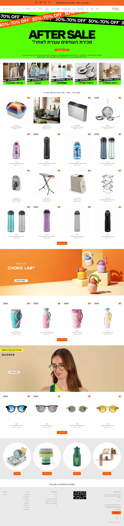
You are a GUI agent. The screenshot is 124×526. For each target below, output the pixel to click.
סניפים (56, 494)
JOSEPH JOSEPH (77, 125)
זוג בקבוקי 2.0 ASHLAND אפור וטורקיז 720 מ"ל (16, 236)
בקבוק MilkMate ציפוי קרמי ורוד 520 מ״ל (47, 332)
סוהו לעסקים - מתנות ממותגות (51, 501)
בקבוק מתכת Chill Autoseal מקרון (77, 236)
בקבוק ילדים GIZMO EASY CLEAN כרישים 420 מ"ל (77, 163)
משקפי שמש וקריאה (66, 8)
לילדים (52, 8)
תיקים (74, 8)
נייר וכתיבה (40, 8)
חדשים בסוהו (47, 473)
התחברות (5, 494)
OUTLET (77, 473)
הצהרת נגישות (26, 509)
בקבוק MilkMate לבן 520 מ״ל (107, 332)
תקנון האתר (26, 494)
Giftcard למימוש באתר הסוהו (51, 503)
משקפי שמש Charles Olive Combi (107, 425)
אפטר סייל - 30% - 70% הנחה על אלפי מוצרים (72, 3)
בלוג (56, 505)
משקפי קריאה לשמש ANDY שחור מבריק (16, 425)
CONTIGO (107, 161)
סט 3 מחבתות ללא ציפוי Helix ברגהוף (107, 127)
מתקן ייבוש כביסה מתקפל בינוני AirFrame (108, 199)
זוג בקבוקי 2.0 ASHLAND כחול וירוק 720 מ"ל (107, 163)
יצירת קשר (27, 507)
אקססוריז (58, 8)
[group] (62, 35)
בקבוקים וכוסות (81, 8)
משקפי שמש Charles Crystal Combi (77, 425)
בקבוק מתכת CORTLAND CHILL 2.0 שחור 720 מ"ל (47, 163)
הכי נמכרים (106, 473)
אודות (56, 496)
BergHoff (107, 125)
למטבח (17, 473)
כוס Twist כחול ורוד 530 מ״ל (16, 332)
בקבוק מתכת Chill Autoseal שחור (107, 236)
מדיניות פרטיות (26, 496)
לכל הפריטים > (62, 243)
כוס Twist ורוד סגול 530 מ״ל (77, 332)
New (97, 8)
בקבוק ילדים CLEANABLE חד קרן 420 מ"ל (16, 163)
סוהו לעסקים (28, 8)
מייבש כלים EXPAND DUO (46, 127)
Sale (34, 8)
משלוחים (27, 501)
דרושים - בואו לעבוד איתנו (52, 498)
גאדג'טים (47, 8)
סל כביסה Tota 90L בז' (77, 199)
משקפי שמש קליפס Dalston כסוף (47, 425)
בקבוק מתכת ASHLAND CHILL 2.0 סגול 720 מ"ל (46, 236)
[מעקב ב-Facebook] (120, 518)
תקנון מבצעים (26, 498)
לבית (87, 8)
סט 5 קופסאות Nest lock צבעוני (16, 127)
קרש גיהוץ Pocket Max (16, 199)
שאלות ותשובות (26, 505)
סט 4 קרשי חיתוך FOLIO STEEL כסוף (77, 127)
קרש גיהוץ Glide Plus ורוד (46, 199)
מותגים (92, 8)
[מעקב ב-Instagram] (117, 518)
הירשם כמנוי (116, 512)
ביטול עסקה (26, 503)
